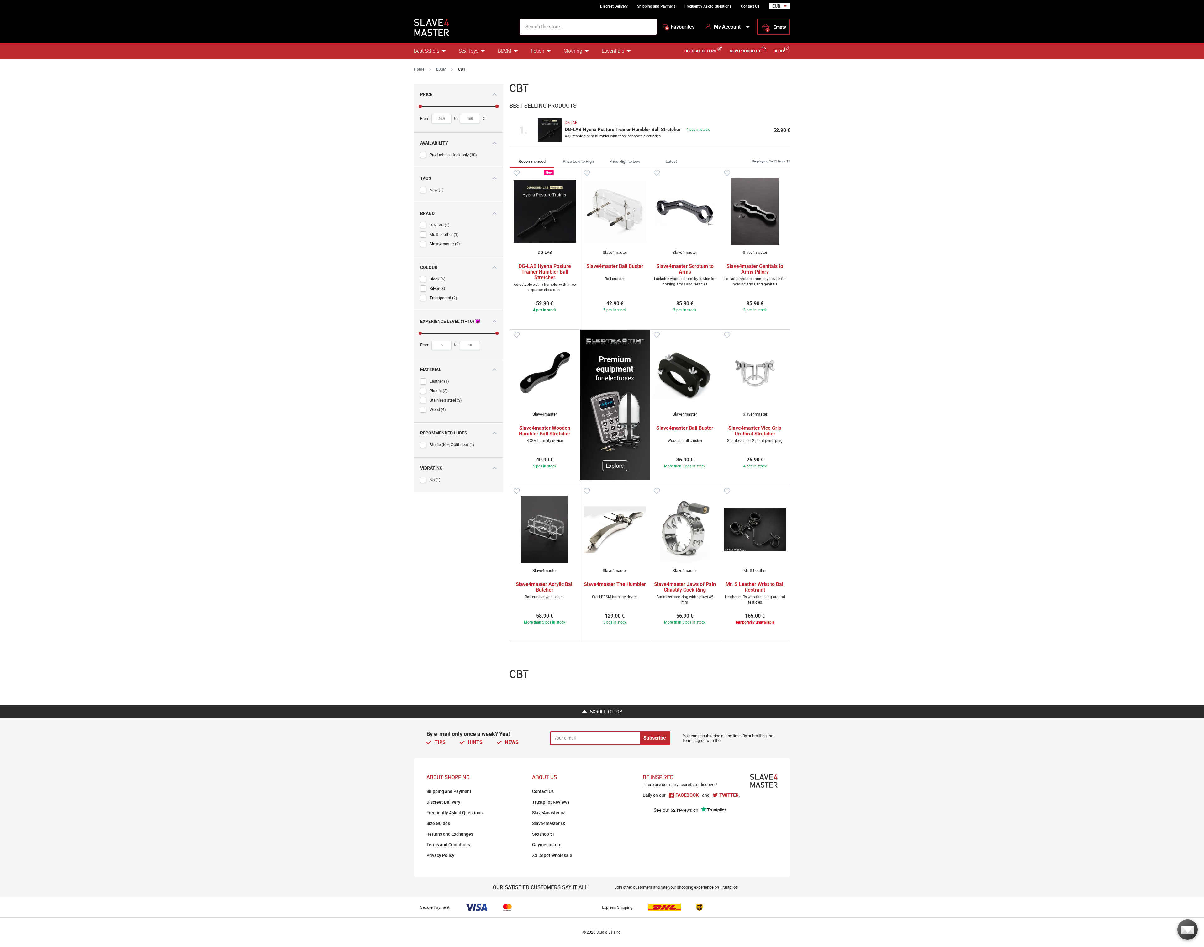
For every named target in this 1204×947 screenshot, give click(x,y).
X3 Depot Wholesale (552, 855)
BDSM (504, 51)
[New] (545, 211)
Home (419, 69)
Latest (671, 161)
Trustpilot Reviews (550, 802)
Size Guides (438, 823)
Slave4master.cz (548, 812)
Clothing (573, 51)
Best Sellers (426, 51)
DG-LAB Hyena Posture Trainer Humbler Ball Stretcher (623, 129)
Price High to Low (624, 161)
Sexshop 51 (543, 834)
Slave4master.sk (548, 823)
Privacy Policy (440, 855)
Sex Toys (468, 51)
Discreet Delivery (614, 6)
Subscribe (654, 738)
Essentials (613, 51)
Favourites (680, 27)
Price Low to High (578, 161)
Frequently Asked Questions (707, 6)
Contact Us (750, 6)
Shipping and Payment (656, 6)
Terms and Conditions (448, 844)
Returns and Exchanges (449, 834)
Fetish (537, 51)
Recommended (532, 161)
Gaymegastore (547, 844)
